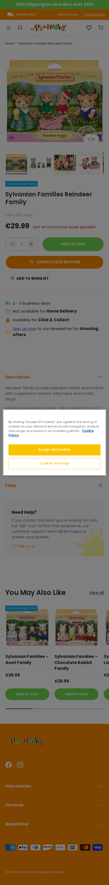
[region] (54, 442)
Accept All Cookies (54, 450)
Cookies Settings (54, 463)
